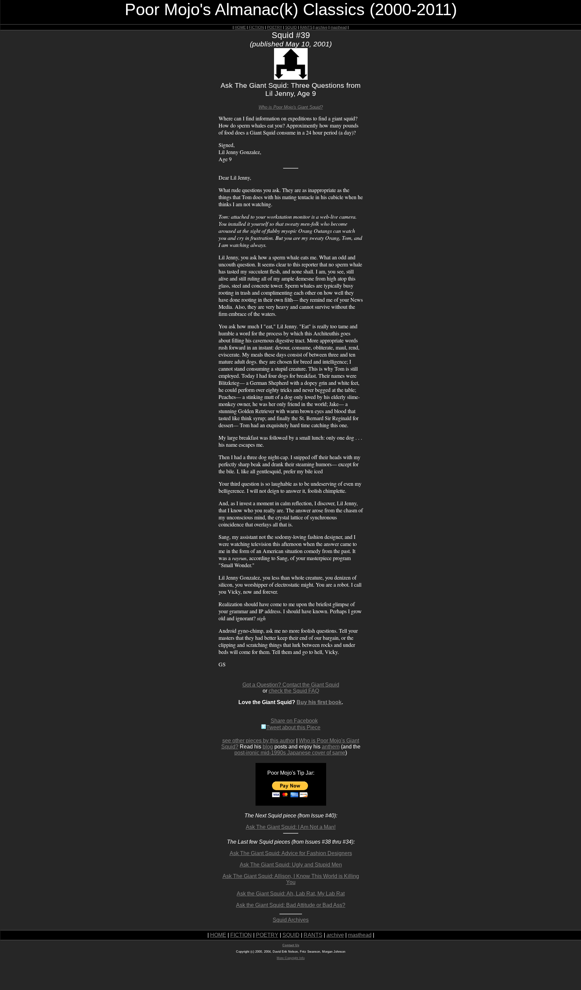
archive (321, 27)
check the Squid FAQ (294, 691)
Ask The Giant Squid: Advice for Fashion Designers (291, 853)
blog (268, 746)
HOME (240, 27)
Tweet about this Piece (293, 727)
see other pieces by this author (258, 740)
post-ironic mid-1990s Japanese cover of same (289, 753)
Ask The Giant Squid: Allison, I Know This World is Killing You (291, 879)
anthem (331, 746)
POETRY (274, 27)
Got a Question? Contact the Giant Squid (290, 685)
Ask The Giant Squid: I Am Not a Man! (291, 827)
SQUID (291, 27)
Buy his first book (319, 702)
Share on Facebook (294, 721)
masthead (339, 27)
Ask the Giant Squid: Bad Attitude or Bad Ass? (290, 905)
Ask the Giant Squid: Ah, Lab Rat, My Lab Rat (291, 893)
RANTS (306, 27)
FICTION (256, 27)
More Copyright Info (291, 958)
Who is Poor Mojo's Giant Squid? (291, 107)
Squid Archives (291, 920)
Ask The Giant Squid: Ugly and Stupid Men (291, 865)
